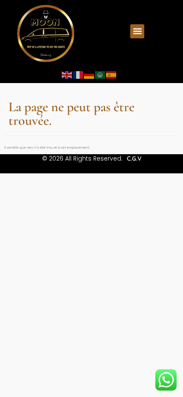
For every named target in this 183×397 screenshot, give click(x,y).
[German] (89, 74)
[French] (78, 74)
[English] (67, 74)
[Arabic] (100, 74)
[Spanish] (111, 74)
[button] (137, 31)
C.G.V (134, 158)
